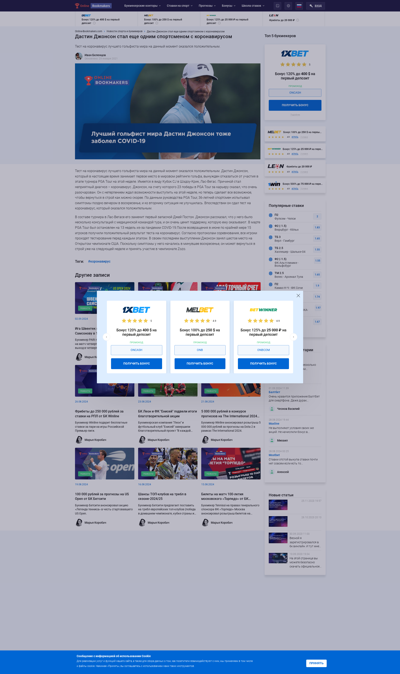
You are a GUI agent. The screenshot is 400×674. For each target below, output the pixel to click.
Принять (316, 663)
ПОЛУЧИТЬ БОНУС (136, 363)
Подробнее (203, 666)
